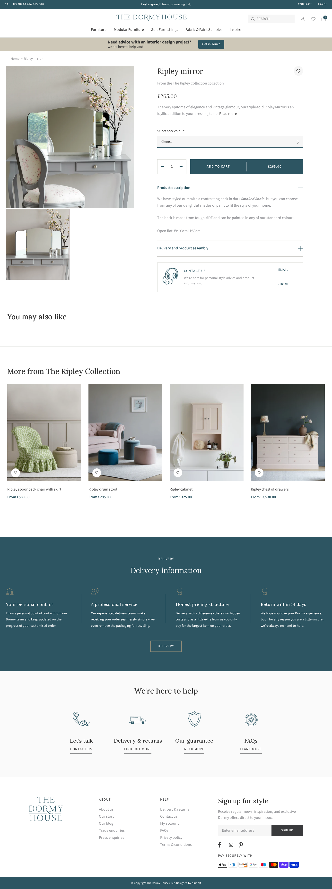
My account (169, 823)
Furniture (98, 29)
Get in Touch (211, 44)
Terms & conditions (176, 844)
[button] (298, 71)
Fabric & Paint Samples (203, 29)
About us (106, 809)
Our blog (106, 823)
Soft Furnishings (164, 29)
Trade (322, 4)
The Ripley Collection (190, 83)
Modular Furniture (129, 29)
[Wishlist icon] (310, 19)
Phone (283, 284)
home (15, 59)
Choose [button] (166, 141)
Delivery (166, 646)
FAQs (164, 830)
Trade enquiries (112, 830)
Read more (228, 113)
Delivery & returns (174, 809)
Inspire (235, 29)
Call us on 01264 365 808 (24, 4)
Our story (106, 816)
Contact (305, 4)
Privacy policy (171, 837)
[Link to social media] (220, 845)
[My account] (303, 19)
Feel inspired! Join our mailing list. (166, 4)
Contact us (168, 816)
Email (283, 269)
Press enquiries (111, 837)
